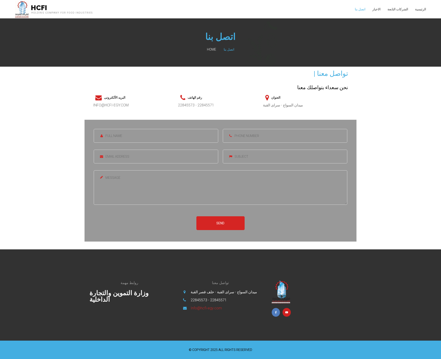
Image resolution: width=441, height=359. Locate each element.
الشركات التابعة (397, 9)
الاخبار (376, 9)
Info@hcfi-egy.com (206, 308)
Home (211, 49)
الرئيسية (420, 9)
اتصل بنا (360, 9)
